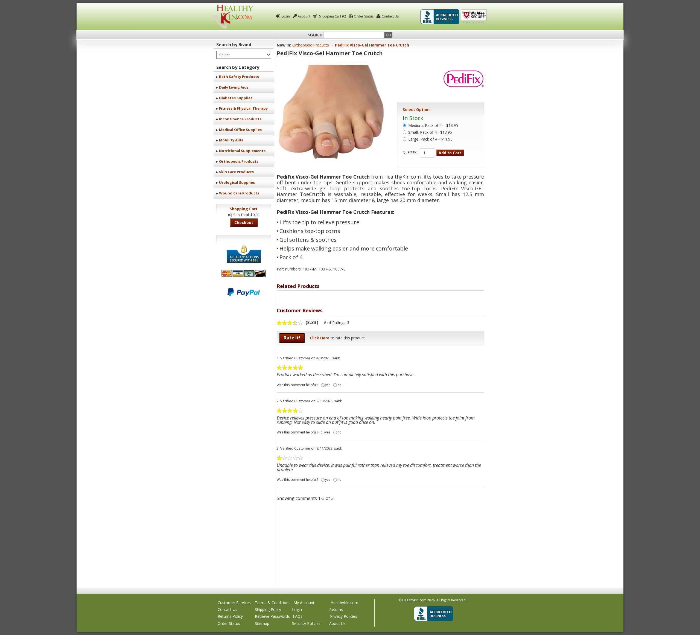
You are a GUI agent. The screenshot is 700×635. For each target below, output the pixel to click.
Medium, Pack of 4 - (433, 126)
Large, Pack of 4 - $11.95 (430, 139)
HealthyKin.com (344, 602)
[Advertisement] (380, 544)
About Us (337, 623)
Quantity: (410, 152)
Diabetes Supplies (235, 97)
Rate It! (292, 337)
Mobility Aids (231, 140)
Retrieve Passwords (272, 616)
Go (388, 35)
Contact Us (390, 16)
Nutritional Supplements (242, 150)
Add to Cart (450, 152)
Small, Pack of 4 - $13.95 (430, 132)
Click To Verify (474, 16)
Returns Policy (230, 616)
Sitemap (262, 623)
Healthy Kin (233, 16)
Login (285, 16)
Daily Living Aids (234, 87)
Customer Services (234, 602)
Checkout (243, 222)
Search (315, 35)
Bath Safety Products (239, 76)
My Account (303, 602)
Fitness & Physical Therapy (243, 108)
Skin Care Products (236, 171)
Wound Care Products (239, 193)
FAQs (297, 616)
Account (304, 16)
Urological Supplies (237, 182)
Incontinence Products (240, 118)
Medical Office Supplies (240, 129)
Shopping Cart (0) (332, 16)
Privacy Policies (343, 616)
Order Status (364, 16)
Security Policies (306, 623)
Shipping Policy (268, 609)
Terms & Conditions (272, 602)
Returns (336, 609)
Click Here (319, 337)
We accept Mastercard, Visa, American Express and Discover (243, 273)
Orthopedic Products (238, 161)
